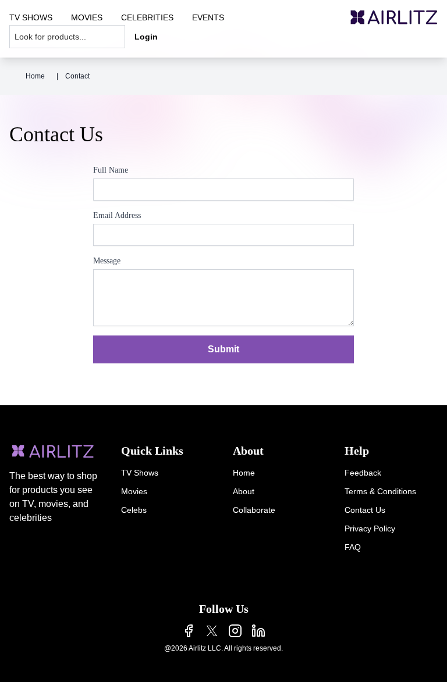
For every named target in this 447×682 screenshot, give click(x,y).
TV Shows (139, 472)
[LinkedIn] (258, 631)
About (243, 491)
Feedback (363, 472)
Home (35, 76)
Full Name (110, 170)
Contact (77, 76)
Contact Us (365, 510)
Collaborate (254, 510)
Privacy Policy (370, 528)
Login (146, 36)
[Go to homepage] (394, 17)
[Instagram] (235, 631)
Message (106, 260)
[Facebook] (189, 631)
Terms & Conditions (380, 491)
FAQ (353, 547)
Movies (134, 491)
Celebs (134, 510)
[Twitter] (212, 631)
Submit (223, 349)
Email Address (117, 215)
